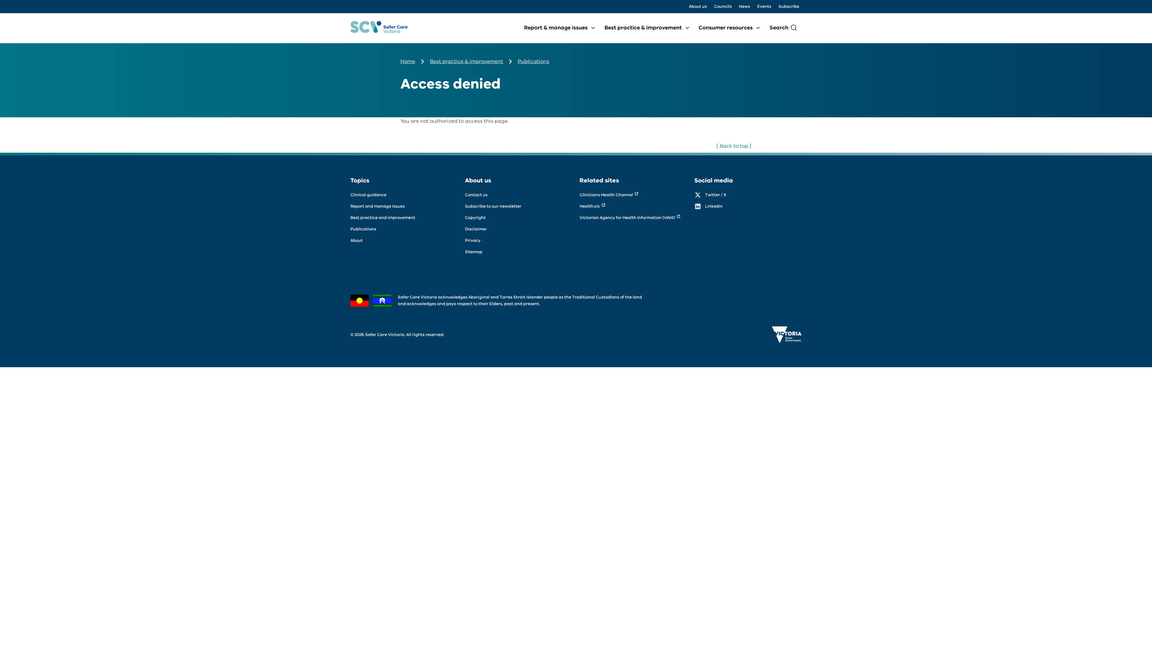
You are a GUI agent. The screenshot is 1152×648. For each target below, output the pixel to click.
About (356, 240)
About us (698, 6)
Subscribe (788, 6)
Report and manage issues (377, 206)
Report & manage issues (556, 27)
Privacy (473, 240)
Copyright (475, 217)
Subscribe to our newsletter (493, 206)
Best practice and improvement (382, 217)
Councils (723, 6)
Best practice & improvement (643, 27)
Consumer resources (726, 27)
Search (779, 27)
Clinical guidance (368, 195)
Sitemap (473, 252)
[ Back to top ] (734, 145)
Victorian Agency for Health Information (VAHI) (627, 217)
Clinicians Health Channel (606, 195)
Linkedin (714, 206)
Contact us (476, 195)
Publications (533, 61)
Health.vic (590, 206)
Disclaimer (476, 229)
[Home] (379, 28)
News (744, 6)
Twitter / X (715, 195)
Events (764, 6)
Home (407, 61)
